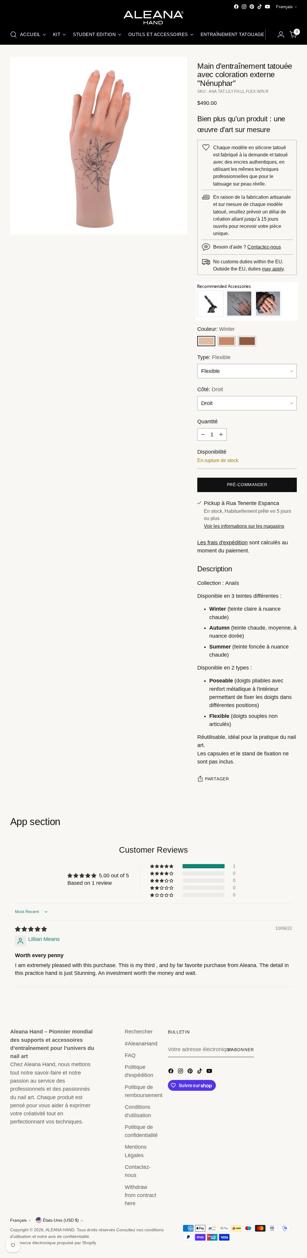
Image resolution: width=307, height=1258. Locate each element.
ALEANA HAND (60, 1229)
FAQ (130, 1055)
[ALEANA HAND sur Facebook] (236, 6)
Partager (217, 779)
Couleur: (216, 329)
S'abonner (240, 1049)
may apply (273, 268)
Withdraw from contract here (140, 1195)
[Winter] (206, 341)
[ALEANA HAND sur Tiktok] (259, 6)
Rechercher (139, 1032)
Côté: (210, 389)
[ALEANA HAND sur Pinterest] (252, 6)
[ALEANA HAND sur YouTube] (267, 6)
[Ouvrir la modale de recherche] (13, 35)
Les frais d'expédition (222, 543)
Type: (214, 357)
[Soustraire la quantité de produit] (203, 434)
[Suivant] (270, 34)
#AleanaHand (141, 1044)
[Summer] (247, 341)
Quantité (207, 422)
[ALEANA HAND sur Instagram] (244, 6)
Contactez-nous (264, 246)
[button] (162, 866)
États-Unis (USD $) (61, 1220)
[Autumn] (227, 341)
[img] (31, 929)
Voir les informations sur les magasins (244, 526)
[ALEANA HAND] (153, 17)
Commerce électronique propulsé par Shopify (53, 1242)
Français (284, 6)
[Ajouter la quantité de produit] (221, 434)
